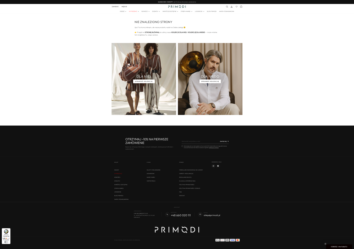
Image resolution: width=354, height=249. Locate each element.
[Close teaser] (325, 244)
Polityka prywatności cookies (189, 188)
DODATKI (155, 11)
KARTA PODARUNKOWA (226, 11)
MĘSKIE (124, 6)
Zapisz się (223, 141)
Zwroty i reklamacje (186, 173)
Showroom (150, 173)
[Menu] (9, 229)
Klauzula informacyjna (187, 181)
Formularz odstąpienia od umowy (191, 170)
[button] (339, 246)
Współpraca (151, 181)
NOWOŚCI (145, 11)
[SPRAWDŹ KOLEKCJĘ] (144, 79)
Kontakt (182, 195)
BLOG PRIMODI (211, 11)
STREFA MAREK (186, 11)
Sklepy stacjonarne (153, 170)
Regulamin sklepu (185, 177)
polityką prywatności (214, 147)
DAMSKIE (115, 6)
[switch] (6, 242)
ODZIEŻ (122, 11)
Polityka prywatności (186, 184)
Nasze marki (151, 177)
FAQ (180, 192)
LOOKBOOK (199, 11)
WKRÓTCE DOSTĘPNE (170, 11)
